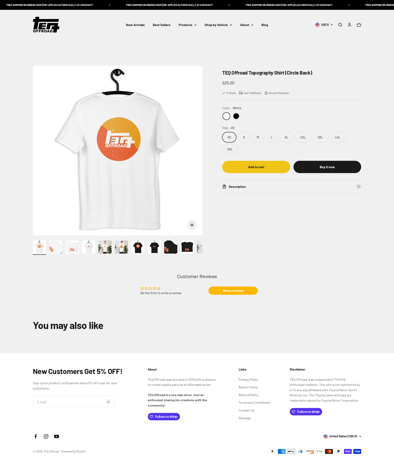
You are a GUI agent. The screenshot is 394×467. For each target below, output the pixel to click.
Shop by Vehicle (216, 25)
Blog (264, 25)
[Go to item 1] (39, 247)
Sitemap (245, 418)
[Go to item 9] (170, 247)
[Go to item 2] (55, 247)
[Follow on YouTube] (56, 436)
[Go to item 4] (88, 247)
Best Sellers (162, 25)
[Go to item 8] (154, 247)
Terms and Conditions (254, 402)
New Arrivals (135, 25)
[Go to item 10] (187, 247)
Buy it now (327, 167)
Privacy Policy (248, 379)
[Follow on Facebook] (35, 436)
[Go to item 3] (72, 247)
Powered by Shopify (73, 451)
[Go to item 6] (121, 247)
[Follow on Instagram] (46, 436)
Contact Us (246, 410)
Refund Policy (248, 395)
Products (185, 25)
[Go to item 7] (137, 247)
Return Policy (248, 387)
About (244, 25)
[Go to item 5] (105, 247)
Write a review (233, 290)
